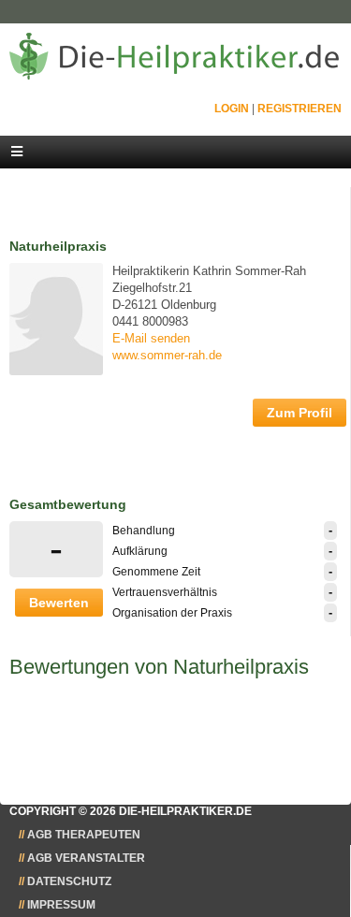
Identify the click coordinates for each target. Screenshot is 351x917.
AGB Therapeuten (83, 834)
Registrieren (299, 108)
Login (231, 108)
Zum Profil (299, 412)
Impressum (61, 904)
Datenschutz (69, 881)
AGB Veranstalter (86, 858)
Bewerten (59, 602)
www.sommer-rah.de (167, 355)
